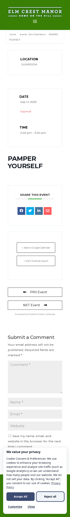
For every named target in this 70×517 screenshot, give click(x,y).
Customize (15, 506)
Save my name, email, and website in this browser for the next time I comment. (34, 441)
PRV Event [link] (38, 292)
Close (31, 506)
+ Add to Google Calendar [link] (36, 247)
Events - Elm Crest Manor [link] (33, 34)
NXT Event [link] (31, 305)
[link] (21, 211)
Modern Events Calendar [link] (42, 314)
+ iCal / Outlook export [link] (36, 260)
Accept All (20, 496)
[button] (35, 21)
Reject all (50, 496)
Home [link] (13, 34)
